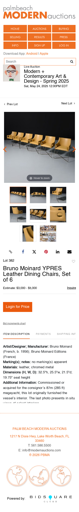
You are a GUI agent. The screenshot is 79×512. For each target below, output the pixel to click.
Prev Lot (12, 104)
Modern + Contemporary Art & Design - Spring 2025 (46, 76)
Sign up (39, 45)
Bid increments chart (14, 323)
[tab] (16, 336)
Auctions (39, 28)
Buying (64, 28)
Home (15, 28)
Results (39, 37)
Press (64, 37)
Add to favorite (73, 262)
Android (31, 54)
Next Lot (67, 103)
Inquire (71, 287)
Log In (64, 45)
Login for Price (17, 307)
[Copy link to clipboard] (10, 252)
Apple (44, 54)
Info (15, 45)
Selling (15, 37)
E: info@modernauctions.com (39, 450)
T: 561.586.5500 (39, 445)
